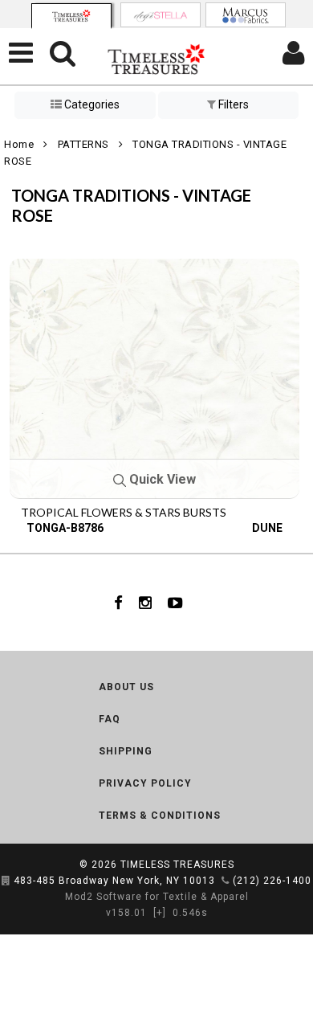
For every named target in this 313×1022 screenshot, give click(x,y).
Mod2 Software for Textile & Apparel (157, 896)
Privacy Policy (145, 783)
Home (19, 144)
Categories (91, 104)
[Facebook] (118, 602)
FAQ (109, 719)
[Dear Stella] (160, 14)
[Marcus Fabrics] (245, 14)
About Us (126, 687)
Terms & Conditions (160, 815)
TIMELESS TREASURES (177, 864)
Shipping (125, 751)
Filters (232, 104)
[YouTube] (175, 602)
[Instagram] (145, 602)
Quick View (161, 479)
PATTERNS (83, 144)
